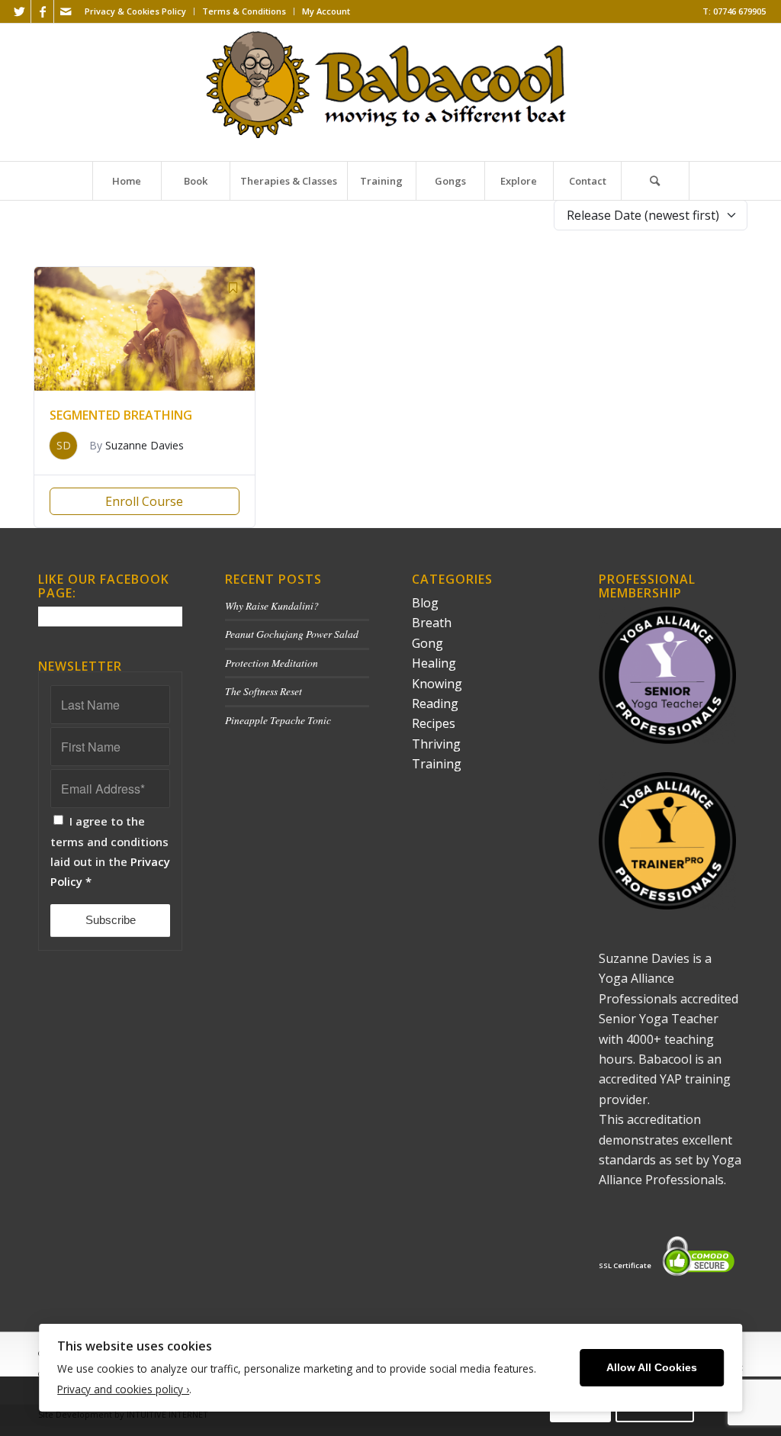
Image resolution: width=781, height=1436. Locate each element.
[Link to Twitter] (19, 11)
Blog (425, 602)
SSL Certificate (625, 1265)
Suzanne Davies (144, 445)
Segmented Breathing (121, 415)
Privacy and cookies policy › (123, 1389)
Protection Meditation (271, 662)
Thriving (436, 744)
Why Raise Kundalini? (272, 605)
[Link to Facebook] (42, 11)
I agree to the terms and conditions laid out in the (110, 851)
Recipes (433, 723)
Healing (434, 663)
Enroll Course (144, 501)
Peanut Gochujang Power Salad (291, 633)
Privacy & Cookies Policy (135, 11)
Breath (432, 622)
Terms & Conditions (244, 11)
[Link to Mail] (65, 11)
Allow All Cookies (651, 1367)
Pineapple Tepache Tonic (278, 720)
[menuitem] (135, 11)
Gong (427, 643)
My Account (326, 11)
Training (436, 763)
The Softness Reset (263, 691)
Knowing (437, 683)
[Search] (655, 181)
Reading (435, 703)
